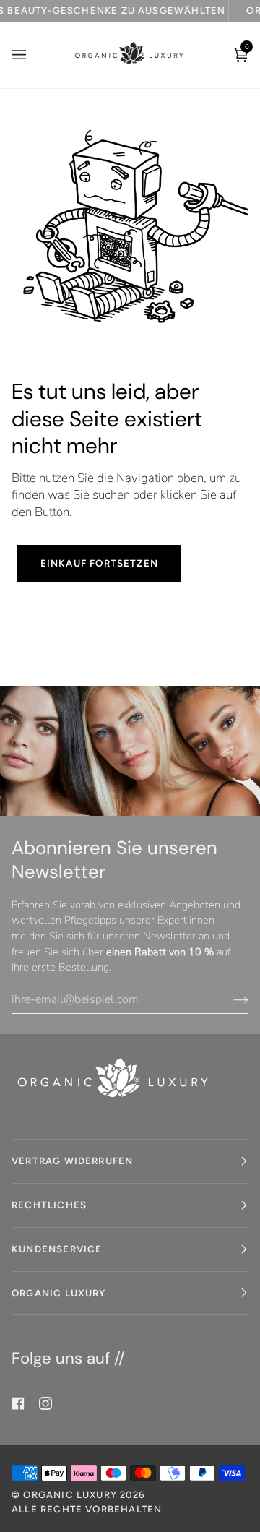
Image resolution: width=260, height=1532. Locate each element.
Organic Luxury (71, 1494)
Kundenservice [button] (57, 1249)
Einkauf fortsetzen (99, 563)
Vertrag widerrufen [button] (72, 1160)
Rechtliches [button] (49, 1204)
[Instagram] (45, 1403)
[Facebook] (18, 1403)
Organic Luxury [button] (59, 1293)
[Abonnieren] (229, 999)
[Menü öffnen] (33, 55)
